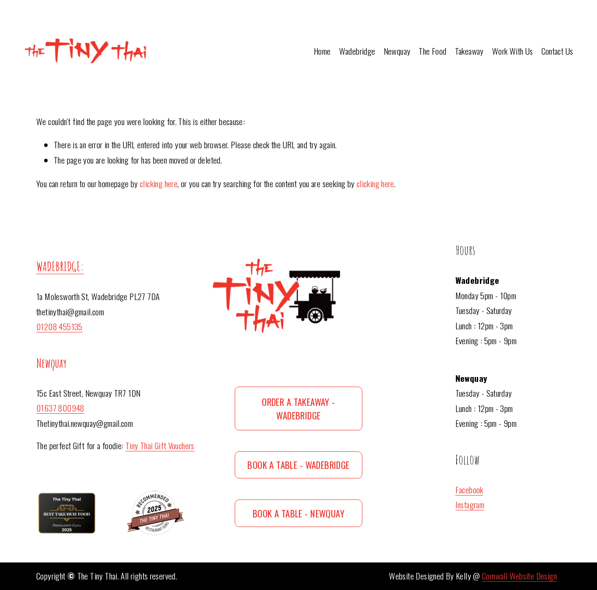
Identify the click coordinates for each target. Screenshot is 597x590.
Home (322, 51)
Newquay (397, 51)
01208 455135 (59, 326)
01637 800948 (60, 407)
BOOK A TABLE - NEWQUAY (298, 513)
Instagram (469, 504)
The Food (432, 51)
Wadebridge (357, 51)
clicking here (158, 183)
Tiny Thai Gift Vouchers (159, 445)
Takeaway (469, 51)
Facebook (469, 489)
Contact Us (557, 51)
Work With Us (512, 51)
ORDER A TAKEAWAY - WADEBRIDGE (298, 408)
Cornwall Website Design (519, 575)
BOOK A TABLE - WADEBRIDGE (298, 464)
